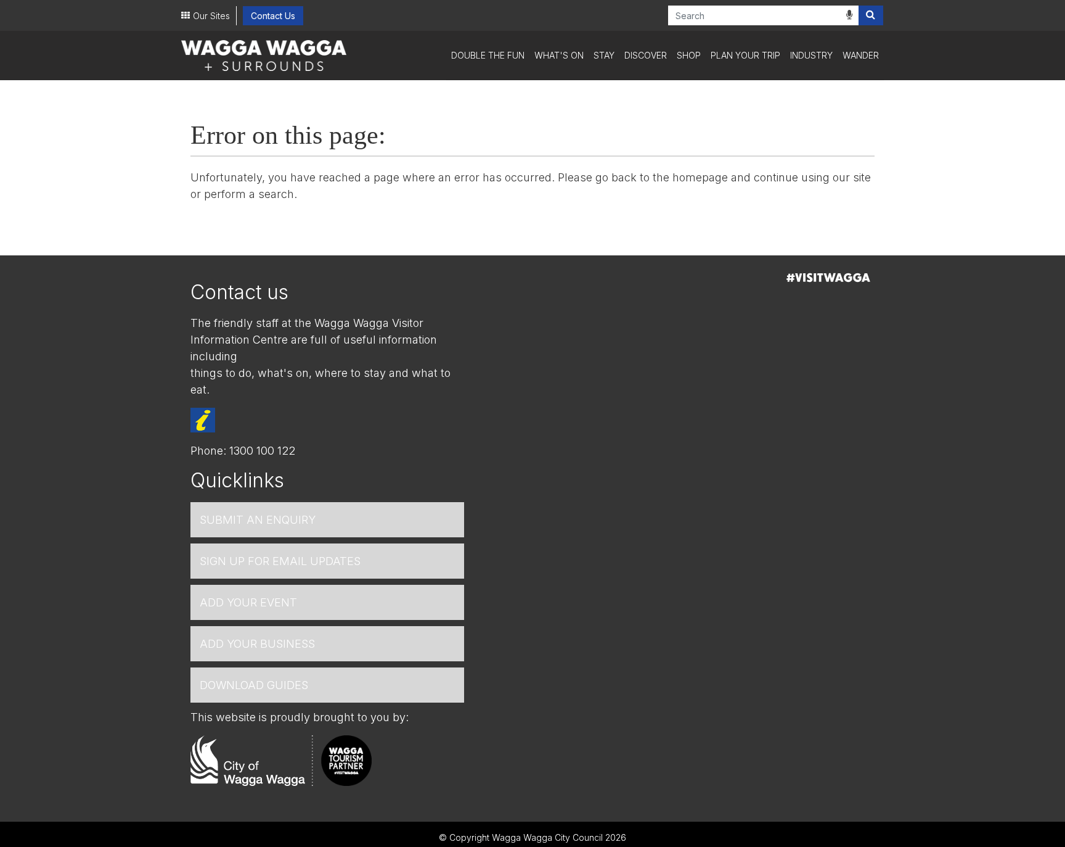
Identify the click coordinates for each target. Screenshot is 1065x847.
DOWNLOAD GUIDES (254, 685)
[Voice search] (849, 15)
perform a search (249, 194)
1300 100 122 (262, 450)
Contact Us (273, 15)
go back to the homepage (661, 177)
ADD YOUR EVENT (248, 602)
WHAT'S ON (559, 55)
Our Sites (211, 15)
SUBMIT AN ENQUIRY (258, 519)
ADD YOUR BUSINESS (257, 643)
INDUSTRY (811, 55)
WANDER (861, 55)
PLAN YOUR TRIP (745, 55)
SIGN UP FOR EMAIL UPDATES (280, 561)
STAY (604, 55)
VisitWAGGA (828, 277)
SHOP (689, 55)
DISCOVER (645, 55)
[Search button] (871, 15)
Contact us (239, 292)
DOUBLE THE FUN (487, 55)
